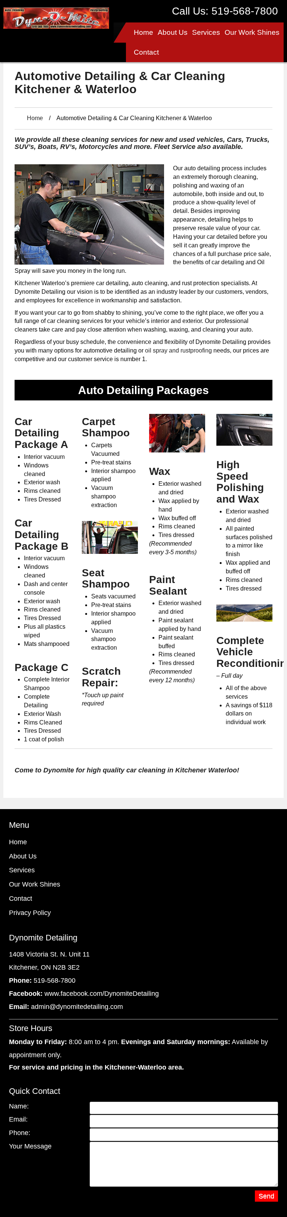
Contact (146, 52)
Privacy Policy (30, 912)
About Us (173, 32)
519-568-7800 (54, 980)
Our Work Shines (252, 32)
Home (143, 32)
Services (206, 32)
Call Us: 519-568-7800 (225, 11)
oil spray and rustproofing (178, 350)
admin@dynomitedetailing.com (77, 1006)
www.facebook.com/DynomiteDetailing (101, 993)
